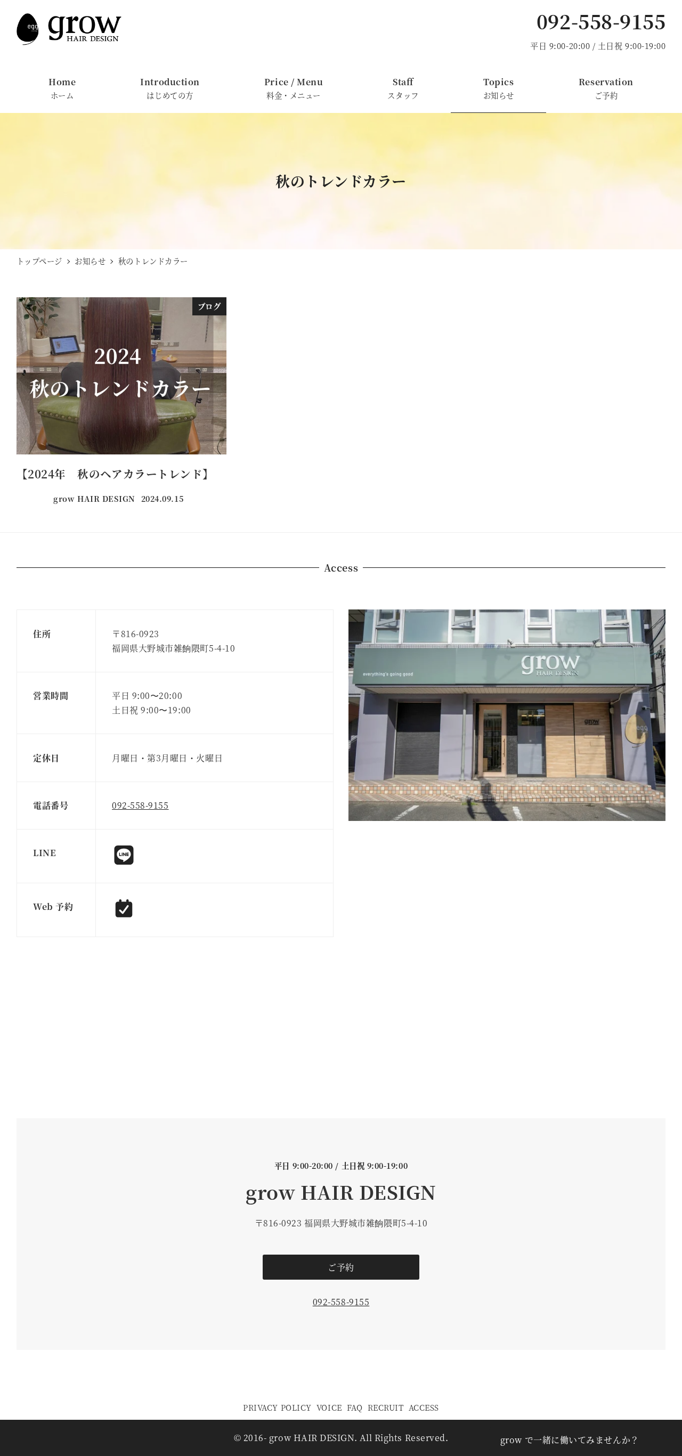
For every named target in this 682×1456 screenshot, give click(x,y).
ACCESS (424, 1407)
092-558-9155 (601, 21)
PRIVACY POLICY (277, 1407)
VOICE (329, 1407)
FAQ (355, 1407)
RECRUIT (386, 1407)
